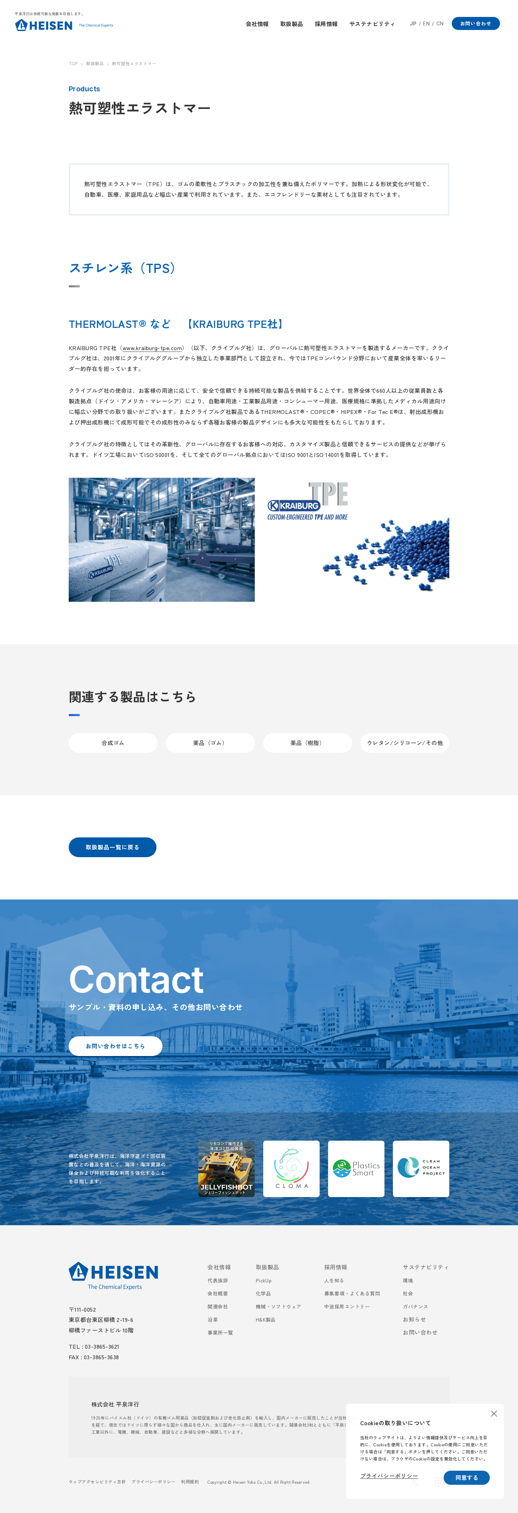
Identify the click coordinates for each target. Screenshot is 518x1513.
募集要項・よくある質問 (352, 1293)
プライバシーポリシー (153, 1481)
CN (440, 23)
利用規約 (190, 1481)
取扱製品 (95, 63)
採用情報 (335, 1267)
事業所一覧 (220, 1332)
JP (413, 23)
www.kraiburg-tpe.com (152, 347)
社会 (408, 1293)
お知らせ (414, 1319)
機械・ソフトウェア (279, 1306)
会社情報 (219, 1267)
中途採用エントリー (347, 1306)
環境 (408, 1280)
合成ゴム (113, 742)
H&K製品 (266, 1319)
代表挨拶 (218, 1280)
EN (426, 23)
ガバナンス (415, 1306)
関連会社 (218, 1306)
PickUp (264, 1280)
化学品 (263, 1293)
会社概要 (218, 1293)
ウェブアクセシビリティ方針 (97, 1481)
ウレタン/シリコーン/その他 (405, 742)
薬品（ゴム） (210, 742)
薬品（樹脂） (307, 742)
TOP (73, 63)
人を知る (334, 1280)
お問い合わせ (420, 1332)
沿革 (213, 1319)
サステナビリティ (426, 1267)
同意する (467, 1477)
